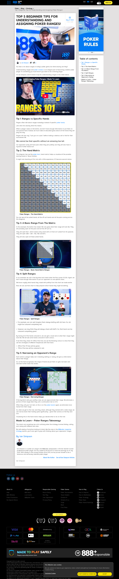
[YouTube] (17, 478)
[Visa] (14, 530)
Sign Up (108, 2)
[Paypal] (14, 535)
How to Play (82, 489)
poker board (51, 405)
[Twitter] (13, 478)
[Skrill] (14, 541)
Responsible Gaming (49, 489)
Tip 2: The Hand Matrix (88, 66)
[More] (47, 541)
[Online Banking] (47, 529)
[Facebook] (8, 478)
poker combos (38, 70)
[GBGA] (88, 529)
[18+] (88, 535)
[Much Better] (31, 541)
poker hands (61, 122)
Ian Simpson (25, 62)
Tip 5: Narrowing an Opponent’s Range (87, 76)
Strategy (29, 8)
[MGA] (71, 530)
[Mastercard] (30, 529)
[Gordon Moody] (104, 535)
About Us (9, 489)
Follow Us (100, 489)
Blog (22, 8)
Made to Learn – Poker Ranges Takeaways (88, 80)
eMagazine (28, 489)
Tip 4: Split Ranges (87, 73)
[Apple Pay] (31, 535)
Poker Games (65, 489)
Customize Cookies (50, 573)
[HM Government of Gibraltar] (104, 529)
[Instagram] (22, 478)
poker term (36, 154)
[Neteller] (47, 535)
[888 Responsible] (71, 535)
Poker (17, 8)
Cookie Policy (49, 570)
